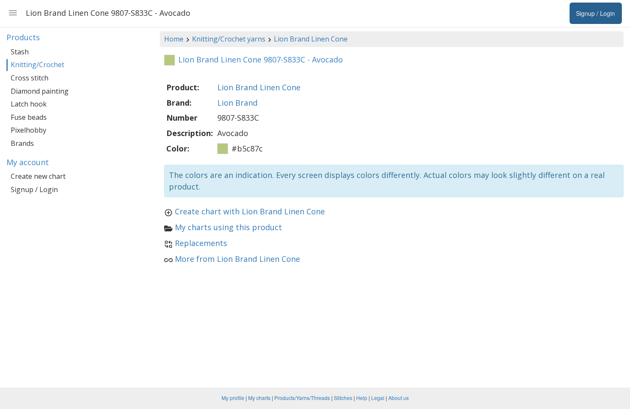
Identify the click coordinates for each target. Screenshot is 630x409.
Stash (20, 51)
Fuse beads (29, 117)
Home (173, 39)
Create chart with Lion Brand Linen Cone (250, 211)
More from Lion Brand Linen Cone (237, 259)
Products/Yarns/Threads (302, 397)
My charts (259, 397)
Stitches (343, 397)
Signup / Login (34, 189)
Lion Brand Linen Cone (311, 39)
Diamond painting (40, 91)
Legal (377, 397)
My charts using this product (228, 227)
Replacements (201, 243)
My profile (233, 397)
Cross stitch (29, 78)
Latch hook (29, 104)
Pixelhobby (28, 130)
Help (361, 397)
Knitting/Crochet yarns (228, 39)
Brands (22, 143)
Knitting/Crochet (37, 64)
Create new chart (38, 176)
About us (398, 397)
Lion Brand (237, 103)
